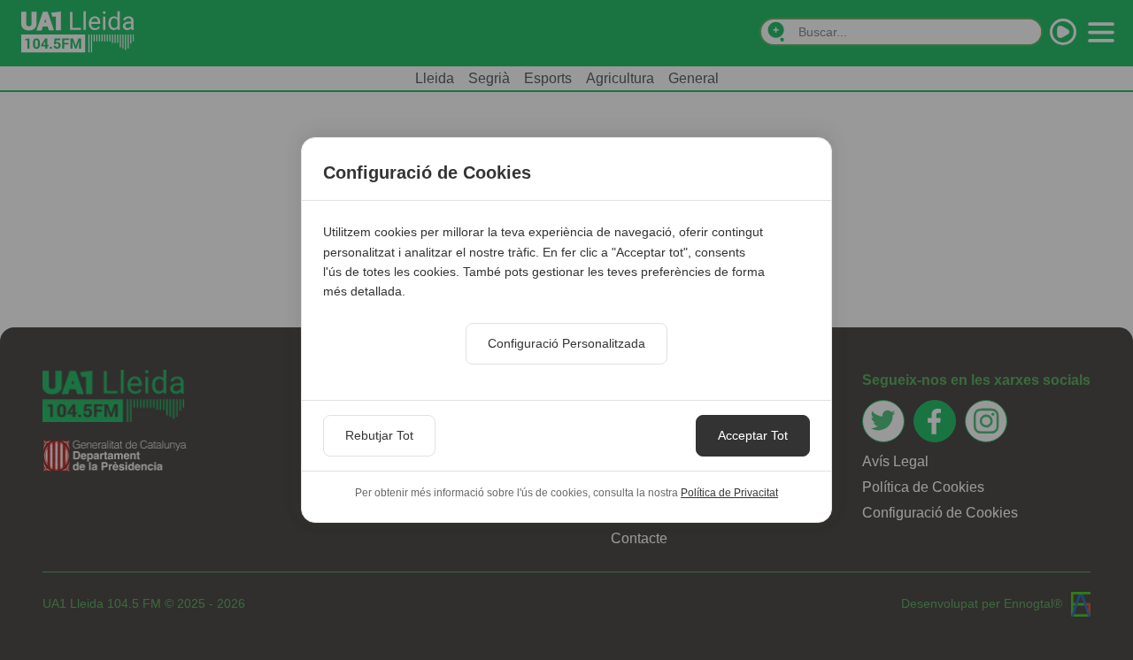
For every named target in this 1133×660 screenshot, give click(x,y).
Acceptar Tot (753, 435)
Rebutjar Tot (379, 435)
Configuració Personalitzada (566, 343)
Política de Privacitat (729, 493)
